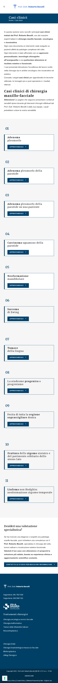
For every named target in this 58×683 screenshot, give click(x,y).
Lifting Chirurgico (10, 655)
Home (11, 20)
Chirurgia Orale (9, 644)
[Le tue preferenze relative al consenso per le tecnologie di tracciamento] (4, 678)
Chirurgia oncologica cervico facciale (18, 619)
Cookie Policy (21, 680)
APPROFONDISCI (17, 147)
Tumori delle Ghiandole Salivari (15, 627)
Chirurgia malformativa (12, 623)
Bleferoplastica (9, 651)
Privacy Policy (11, 680)
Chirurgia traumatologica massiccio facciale (20, 648)
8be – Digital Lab (46, 680)
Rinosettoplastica (10, 631)
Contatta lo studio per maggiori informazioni (29, 564)
